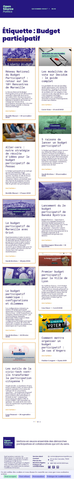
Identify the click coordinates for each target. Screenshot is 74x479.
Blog (54, 9)
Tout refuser (24, 476)
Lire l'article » (11, 111)
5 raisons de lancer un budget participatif (54, 142)
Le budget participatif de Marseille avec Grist (18, 227)
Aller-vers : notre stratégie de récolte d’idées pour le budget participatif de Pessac (18, 156)
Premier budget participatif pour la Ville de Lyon (54, 276)
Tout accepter (10, 476)
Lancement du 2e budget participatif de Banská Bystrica (54, 210)
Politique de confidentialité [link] (58, 476)
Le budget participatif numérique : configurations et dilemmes (17, 297)
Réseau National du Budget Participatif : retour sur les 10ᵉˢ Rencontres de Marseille (17, 79)
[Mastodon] (53, 467)
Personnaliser (38, 476)
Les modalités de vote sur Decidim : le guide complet (54, 76)
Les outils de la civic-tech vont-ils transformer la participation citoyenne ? (18, 375)
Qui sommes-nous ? (40, 9)
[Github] (49, 467)
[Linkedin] (58, 467)
